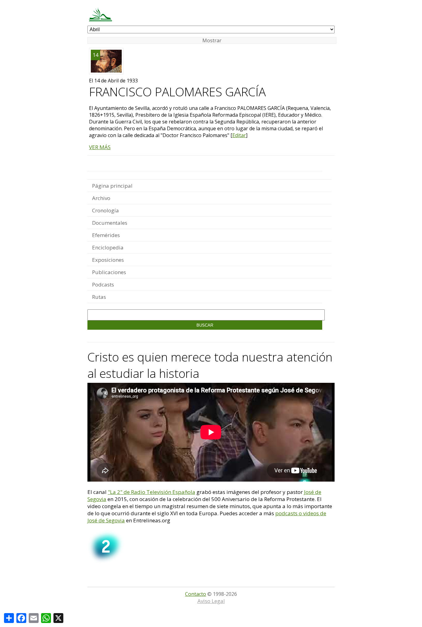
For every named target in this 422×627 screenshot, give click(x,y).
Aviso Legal (211, 600)
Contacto (195, 594)
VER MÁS (100, 147)
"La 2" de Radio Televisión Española (151, 491)
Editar (239, 135)
